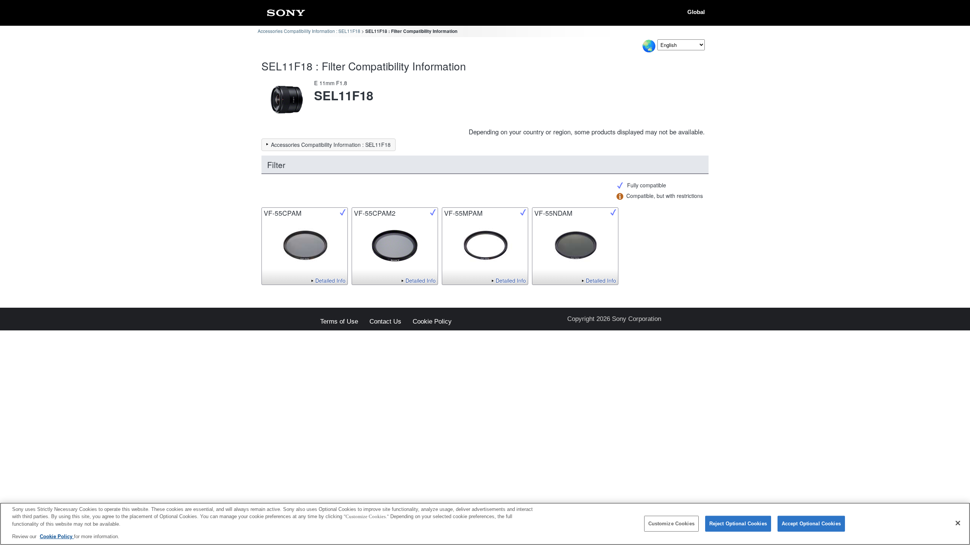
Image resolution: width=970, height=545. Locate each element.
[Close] (958, 523)
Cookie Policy (432, 322)
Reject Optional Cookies (738, 523)
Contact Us (385, 322)
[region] (485, 524)
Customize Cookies (671, 523)
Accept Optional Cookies (811, 523)
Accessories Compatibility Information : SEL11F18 (309, 31)
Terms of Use (339, 322)
